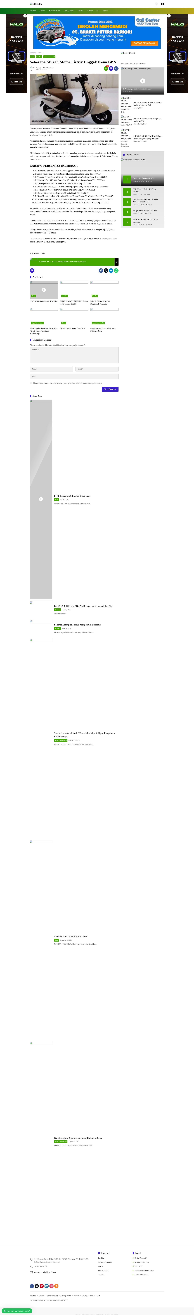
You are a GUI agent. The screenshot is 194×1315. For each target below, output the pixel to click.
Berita (32, 57)
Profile (76, 1296)
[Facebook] (101, 270)
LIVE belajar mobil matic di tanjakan (44, 301)
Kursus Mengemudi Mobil (144, 1271)
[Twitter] (106, 270)
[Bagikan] (116, 68)
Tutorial (101, 1275)
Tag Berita (138, 1266)
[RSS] (56, 1286)
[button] (156, 4)
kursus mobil (103, 1271)
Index (98, 1296)
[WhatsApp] (116, 270)
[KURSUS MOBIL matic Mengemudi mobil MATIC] (126, 121)
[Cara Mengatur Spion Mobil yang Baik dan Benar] (104, 317)
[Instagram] (51, 1286)
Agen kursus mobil (37, 323)
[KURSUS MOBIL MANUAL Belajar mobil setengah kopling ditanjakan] (126, 138)
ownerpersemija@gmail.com (45, 1272)
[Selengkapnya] (142, 59)
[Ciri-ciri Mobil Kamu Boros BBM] (74, 317)
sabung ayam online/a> (113, 1314)
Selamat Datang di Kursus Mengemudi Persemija (100, 302)
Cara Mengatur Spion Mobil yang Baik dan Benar (102, 329)
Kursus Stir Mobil (141, 1275)
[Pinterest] (42, 1286)
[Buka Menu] (162, 4)
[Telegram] (111, 270)
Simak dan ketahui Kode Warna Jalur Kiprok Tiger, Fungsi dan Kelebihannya (44, 330)
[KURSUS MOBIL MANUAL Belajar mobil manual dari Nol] (74, 290)
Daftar (41, 1296)
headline (39, 57)
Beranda (33, 1296)
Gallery (84, 1296)
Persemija (39, 68)
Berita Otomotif (140, 1258)
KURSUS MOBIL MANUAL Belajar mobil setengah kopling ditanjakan (148, 137)
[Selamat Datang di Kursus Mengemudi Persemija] (104, 290)
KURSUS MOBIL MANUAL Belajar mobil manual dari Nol (74, 302)
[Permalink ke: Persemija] (33, 68)
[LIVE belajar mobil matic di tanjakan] (44, 290)
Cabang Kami (66, 1296)
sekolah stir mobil (49, 57)
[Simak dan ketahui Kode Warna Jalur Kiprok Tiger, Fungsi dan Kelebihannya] (44, 317)
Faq (91, 1296)
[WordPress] (46, 1286)
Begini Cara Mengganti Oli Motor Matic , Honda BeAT (145, 200)
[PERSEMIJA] (36, 4)
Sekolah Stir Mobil (142, 1262)
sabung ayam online (80, 1314)
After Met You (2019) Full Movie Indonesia (145, 220)
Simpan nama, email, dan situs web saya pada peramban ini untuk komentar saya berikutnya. (68, 383)
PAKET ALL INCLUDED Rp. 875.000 (144, 190)
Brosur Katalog (52, 1296)
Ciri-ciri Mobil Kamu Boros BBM (73, 328)
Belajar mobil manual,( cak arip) (145, 211)
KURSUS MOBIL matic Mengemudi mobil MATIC (147, 120)
